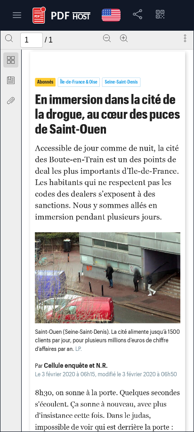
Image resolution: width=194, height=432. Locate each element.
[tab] (10, 61)
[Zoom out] (106, 38)
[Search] (8, 38)
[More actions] (185, 38)
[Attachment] (10, 100)
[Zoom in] (123, 38)
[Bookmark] (10, 80)
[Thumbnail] (10, 60)
